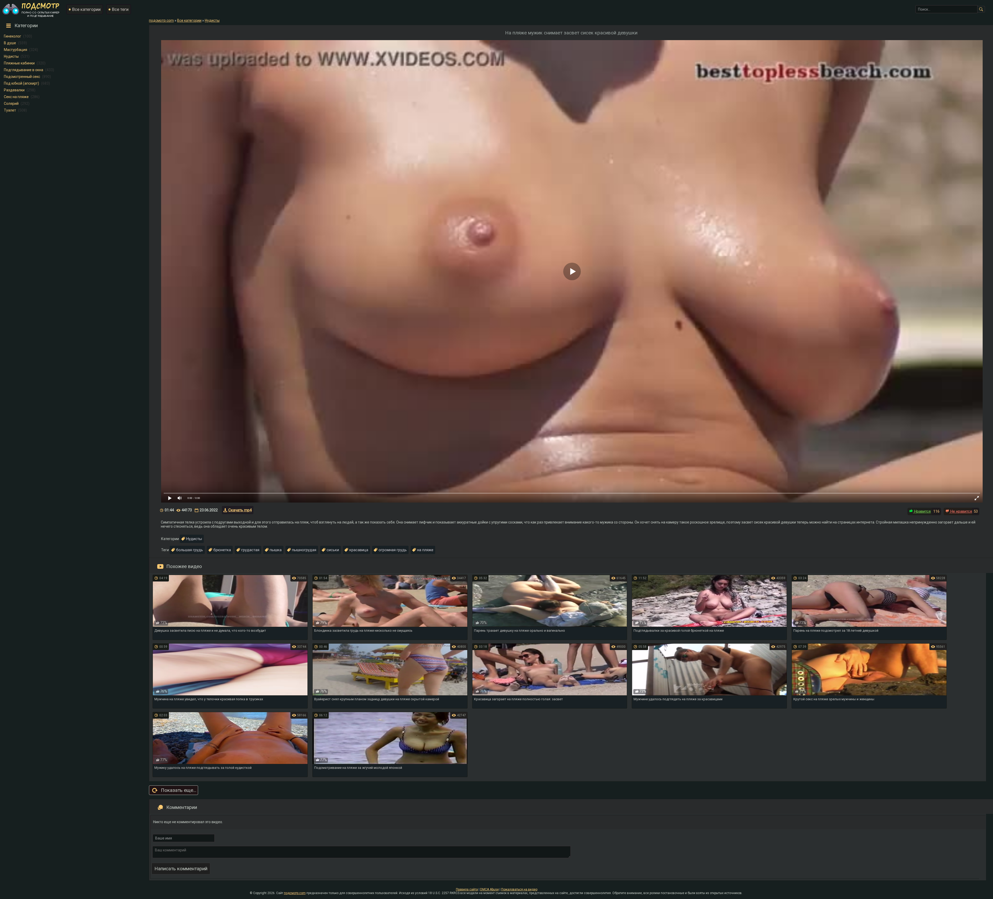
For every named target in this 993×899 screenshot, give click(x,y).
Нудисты (11, 56)
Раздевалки (14, 90)
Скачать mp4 (240, 510)
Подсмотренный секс (22, 77)
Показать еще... (178, 790)
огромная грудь (393, 550)
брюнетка (222, 550)
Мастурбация (15, 50)
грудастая (250, 550)
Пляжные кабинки (19, 63)
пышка (276, 550)
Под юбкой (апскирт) (21, 83)
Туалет (10, 110)
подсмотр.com (295, 893)
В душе (10, 43)
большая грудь (189, 550)
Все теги (120, 9)
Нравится (922, 511)
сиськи (333, 550)
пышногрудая (304, 550)
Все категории (86, 9)
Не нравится (960, 511)
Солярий (11, 103)
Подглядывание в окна (23, 70)
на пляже (425, 550)
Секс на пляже (16, 97)
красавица (358, 550)
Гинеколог (12, 36)
